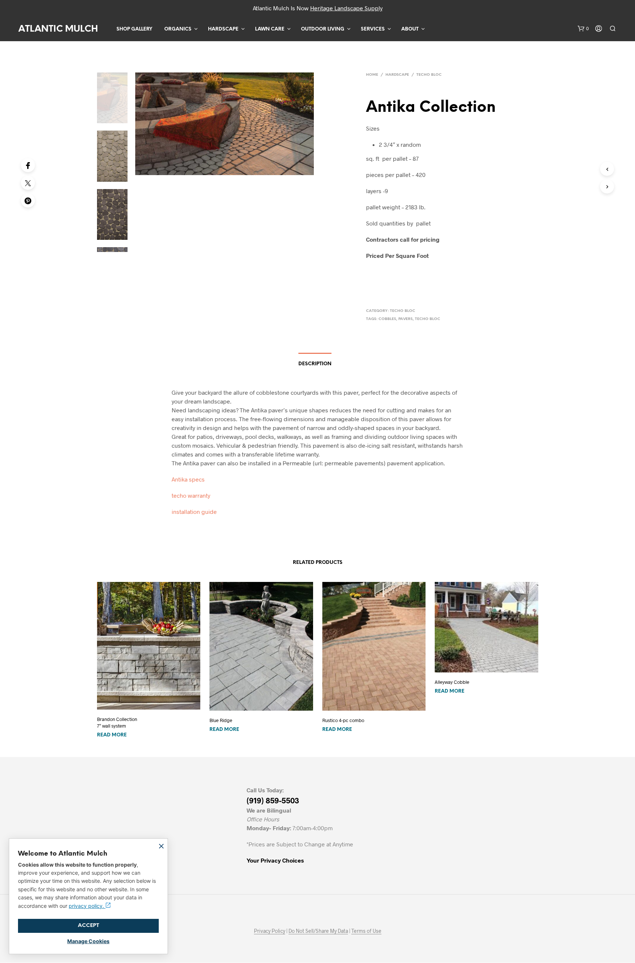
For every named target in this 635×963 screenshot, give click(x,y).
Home (372, 75)
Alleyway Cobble (452, 682)
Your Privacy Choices (275, 860)
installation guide (194, 511)
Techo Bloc (429, 75)
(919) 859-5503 (273, 800)
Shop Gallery (134, 29)
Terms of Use (366, 931)
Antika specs (188, 479)
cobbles (387, 319)
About (410, 29)
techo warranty (191, 495)
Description (314, 364)
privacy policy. (87, 906)
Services (373, 29)
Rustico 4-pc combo (343, 720)
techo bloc (427, 319)
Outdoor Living (322, 29)
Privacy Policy (269, 931)
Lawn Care (269, 29)
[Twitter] (28, 183)
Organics (177, 29)
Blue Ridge (220, 720)
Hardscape (223, 29)
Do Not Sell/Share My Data (318, 931)
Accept (88, 925)
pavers (405, 319)
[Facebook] (28, 165)
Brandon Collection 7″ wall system (117, 722)
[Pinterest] (28, 200)
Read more (112, 735)
